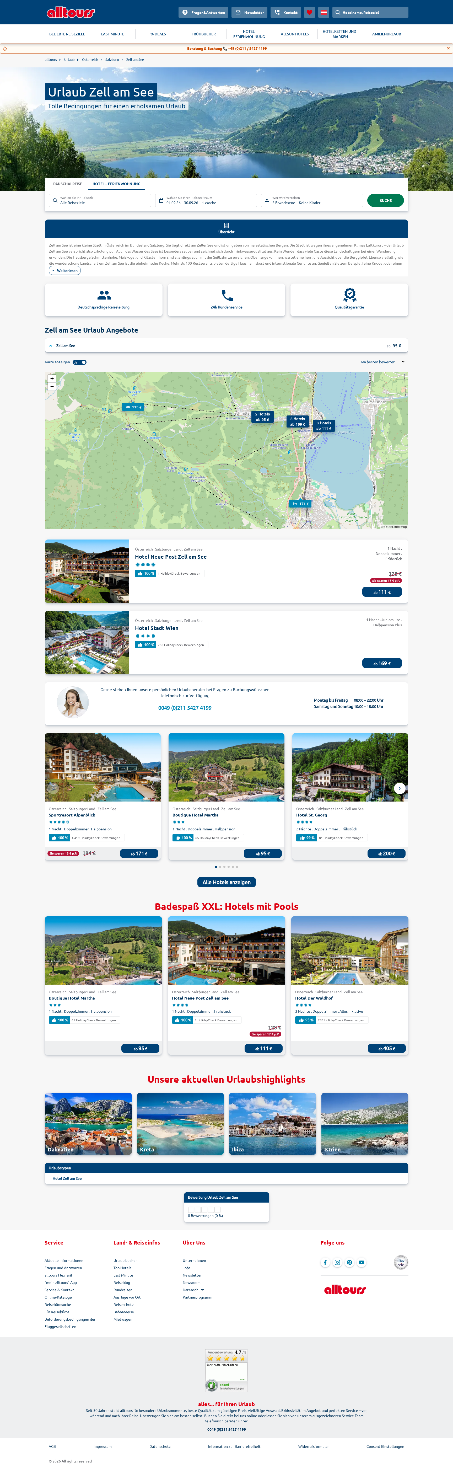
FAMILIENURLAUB (385, 33)
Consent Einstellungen (385, 1446)
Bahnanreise (124, 1311)
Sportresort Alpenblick (72, 815)
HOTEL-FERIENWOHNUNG (249, 34)
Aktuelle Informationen (64, 1260)
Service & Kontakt (59, 1289)
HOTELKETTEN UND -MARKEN (340, 34)
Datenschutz (193, 1289)
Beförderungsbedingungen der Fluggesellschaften (70, 1323)
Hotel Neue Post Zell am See (171, 556)
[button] (133, 401)
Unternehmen (194, 1260)
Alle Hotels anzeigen (227, 882)
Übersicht (226, 231)
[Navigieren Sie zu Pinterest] (349, 1262)
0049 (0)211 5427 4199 (185, 707)
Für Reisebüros (57, 1311)
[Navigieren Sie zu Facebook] (325, 1262)
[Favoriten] (309, 12)
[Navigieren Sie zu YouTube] (361, 1262)
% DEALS (158, 33)
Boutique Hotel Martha (195, 815)
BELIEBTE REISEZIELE (67, 33)
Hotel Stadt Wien (157, 628)
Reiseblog (122, 1282)
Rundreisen (123, 1289)
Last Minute (123, 1275)
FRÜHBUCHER (204, 33)
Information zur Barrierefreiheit (234, 1446)
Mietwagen (123, 1319)
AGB (52, 1446)
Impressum (103, 1446)
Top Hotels (122, 1267)
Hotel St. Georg (311, 815)
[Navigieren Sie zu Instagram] (337, 1262)
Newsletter (192, 1275)
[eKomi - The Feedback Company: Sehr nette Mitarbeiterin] (226, 1370)
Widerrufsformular (313, 1446)
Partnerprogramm (197, 1297)
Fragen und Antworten (63, 1267)
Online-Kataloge (58, 1297)
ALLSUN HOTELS (295, 33)
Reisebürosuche (58, 1304)
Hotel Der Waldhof (314, 998)
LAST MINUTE (112, 33)
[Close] (448, 48)
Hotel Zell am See (67, 1178)
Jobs (186, 1267)
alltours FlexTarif (58, 1275)
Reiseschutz (124, 1304)
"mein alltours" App (61, 1282)
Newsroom (192, 1282)
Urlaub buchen (126, 1260)
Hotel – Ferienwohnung (117, 183)
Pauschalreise (67, 183)
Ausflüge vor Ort (127, 1297)
